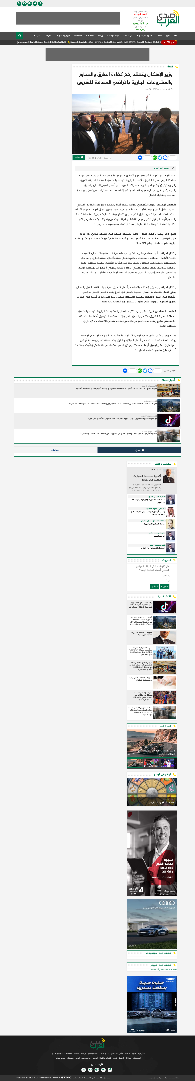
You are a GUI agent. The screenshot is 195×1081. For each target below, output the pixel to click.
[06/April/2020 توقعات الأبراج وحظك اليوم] (152, 792)
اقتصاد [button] (90, 35)
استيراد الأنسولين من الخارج (153, 548)
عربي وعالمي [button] (64, 35)
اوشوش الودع (118, 1058)
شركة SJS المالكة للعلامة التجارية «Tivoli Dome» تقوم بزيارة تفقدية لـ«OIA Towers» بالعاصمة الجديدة (144, 42)
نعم (165, 576)
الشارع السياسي (117, 1053)
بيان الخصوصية (173, 1078)
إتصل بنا (152, 1078)
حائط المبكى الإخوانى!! (154, 524)
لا (166, 580)
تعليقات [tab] (54, 450)
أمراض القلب (159, 536)
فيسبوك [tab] (138, 450)
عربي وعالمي (57, 1053)
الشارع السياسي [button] (145, 35)
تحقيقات (48, 35)
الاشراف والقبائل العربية (102, 1058)
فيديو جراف (60, 1058)
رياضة (100, 35)
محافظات (78, 35)
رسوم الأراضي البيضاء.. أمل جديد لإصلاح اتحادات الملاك (148, 513)
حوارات (128, 1058)
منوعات (70, 1058)
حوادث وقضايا (113, 35)
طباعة (78, 157)
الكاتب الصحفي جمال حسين (153, 520)
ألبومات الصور (165, 726)
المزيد (38, 35)
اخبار (168, 35)
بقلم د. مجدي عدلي (157, 496)
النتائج (155, 586)
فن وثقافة (127, 35)
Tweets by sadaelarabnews (164, 969)
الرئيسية (141, 1053)
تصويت (164, 586)
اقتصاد (76, 1053)
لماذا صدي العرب (161, 1078)
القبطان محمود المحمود (156, 508)
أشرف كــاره (156, 470)
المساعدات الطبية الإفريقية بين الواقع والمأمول (148, 501)
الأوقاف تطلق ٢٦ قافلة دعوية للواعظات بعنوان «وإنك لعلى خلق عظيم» (54, 42)
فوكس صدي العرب (83, 1058)
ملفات (159, 35)
